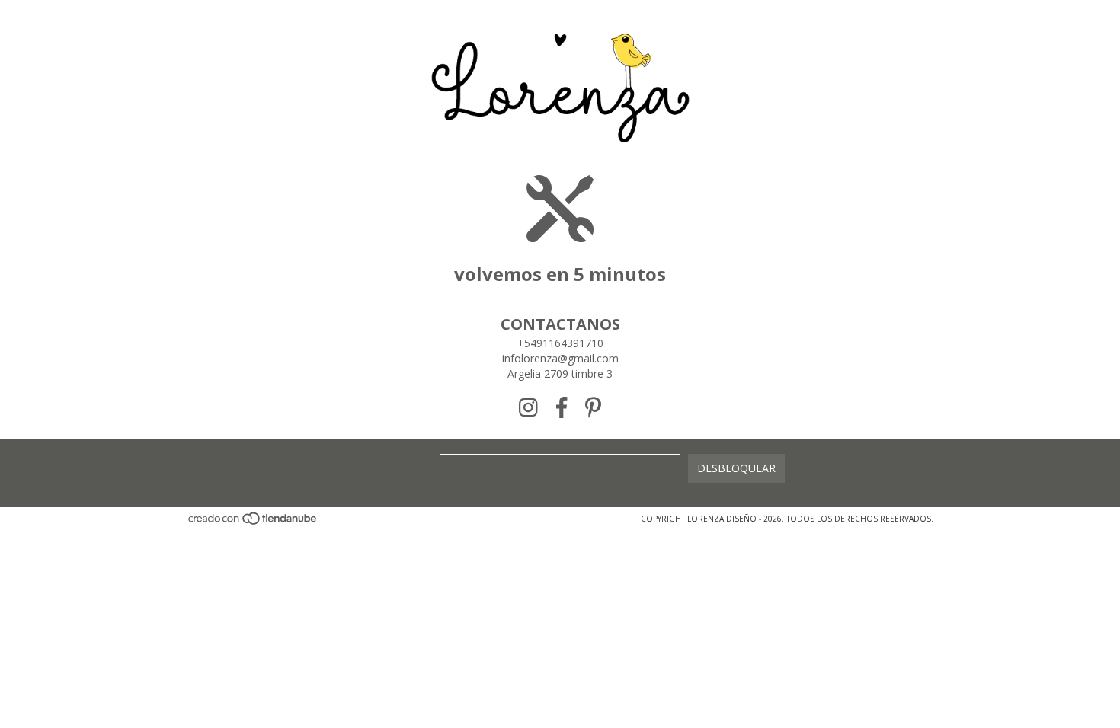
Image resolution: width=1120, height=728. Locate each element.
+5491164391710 (560, 343)
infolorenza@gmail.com (560, 358)
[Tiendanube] (253, 522)
